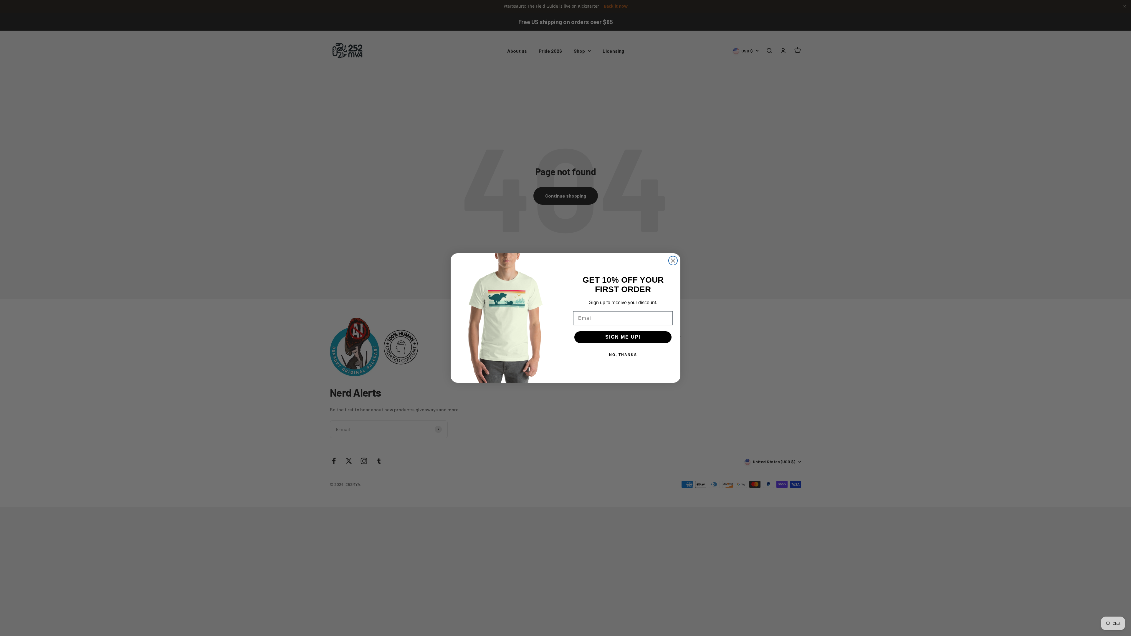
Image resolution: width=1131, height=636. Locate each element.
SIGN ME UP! (623, 336)
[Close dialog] (673, 260)
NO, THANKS (623, 355)
